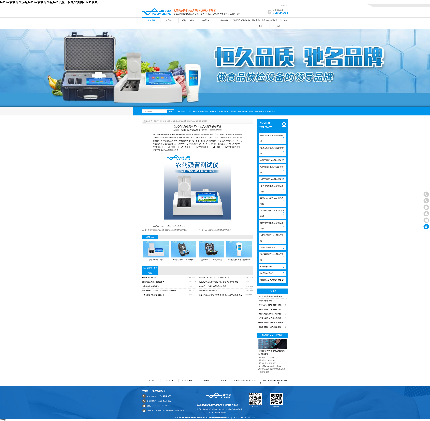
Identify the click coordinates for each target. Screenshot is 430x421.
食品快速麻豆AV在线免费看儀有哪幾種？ (217, 230)
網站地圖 (284, 6)
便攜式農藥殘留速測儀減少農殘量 (271, 322)
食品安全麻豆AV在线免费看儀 (198, 111)
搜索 (170, 111)
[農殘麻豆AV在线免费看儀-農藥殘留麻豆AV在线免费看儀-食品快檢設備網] (156, 11)
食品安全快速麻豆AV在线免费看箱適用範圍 (272, 327)
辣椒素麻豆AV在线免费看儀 (272, 280)
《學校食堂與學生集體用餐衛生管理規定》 (272, 296)
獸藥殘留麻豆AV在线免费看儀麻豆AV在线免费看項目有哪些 (167, 230)
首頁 (155, 121)
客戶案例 (205, 20)
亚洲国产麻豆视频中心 (242, 20)
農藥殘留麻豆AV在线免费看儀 (190, 130)
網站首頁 (151, 20)
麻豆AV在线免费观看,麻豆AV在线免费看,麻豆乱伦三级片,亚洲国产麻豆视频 (49, 2)
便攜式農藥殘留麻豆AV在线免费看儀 (171, 134)
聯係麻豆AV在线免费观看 (278, 23)
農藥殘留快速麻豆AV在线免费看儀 (242, 111)
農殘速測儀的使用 (265, 301)
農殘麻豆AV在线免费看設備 (219, 111)
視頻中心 (224, 20)
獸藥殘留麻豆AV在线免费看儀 (265, 111)
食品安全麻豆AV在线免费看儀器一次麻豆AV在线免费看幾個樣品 (272, 318)
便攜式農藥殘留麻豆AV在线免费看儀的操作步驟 (272, 314)
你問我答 (175, 121)
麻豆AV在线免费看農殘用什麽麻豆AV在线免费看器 (272, 305)
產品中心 (169, 20)
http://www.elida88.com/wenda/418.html (173, 226)
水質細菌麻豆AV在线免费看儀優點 (271, 309)
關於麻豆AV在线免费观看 (260, 23)
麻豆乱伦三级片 (187, 20)
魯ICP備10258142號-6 (248, 418)
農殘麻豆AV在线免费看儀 (188, 418)
